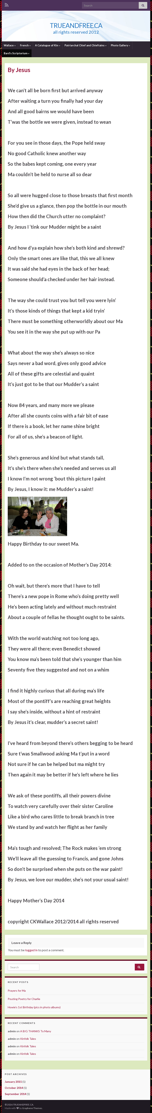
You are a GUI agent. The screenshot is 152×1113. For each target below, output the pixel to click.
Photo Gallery (120, 45)
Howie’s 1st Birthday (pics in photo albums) (34, 1007)
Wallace (9, 45)
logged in (31, 950)
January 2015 (13, 1081)
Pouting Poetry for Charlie (24, 999)
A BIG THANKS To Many (35, 1031)
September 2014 (15, 1094)
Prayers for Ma (17, 990)
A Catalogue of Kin (47, 45)
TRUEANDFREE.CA (76, 25)
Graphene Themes (32, 1108)
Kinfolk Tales (28, 1038)
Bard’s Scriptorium (16, 53)
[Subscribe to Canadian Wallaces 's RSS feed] (7, 4)
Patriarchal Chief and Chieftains (85, 45)
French (24, 45)
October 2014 (14, 1087)
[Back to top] (143, 1104)
